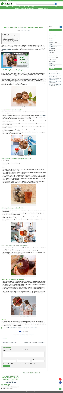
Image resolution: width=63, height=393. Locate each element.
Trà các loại (45, 8)
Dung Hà (28, 30)
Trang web (33, 359)
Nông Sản (50, 52)
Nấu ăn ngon (51, 50)
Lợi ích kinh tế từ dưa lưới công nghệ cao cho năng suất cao (34, 342)
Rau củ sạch (23, 8)
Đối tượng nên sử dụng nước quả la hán (9, 39)
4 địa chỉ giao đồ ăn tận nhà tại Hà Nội (9, 342)
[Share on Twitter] (22, 331)
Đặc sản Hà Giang (27, 6)
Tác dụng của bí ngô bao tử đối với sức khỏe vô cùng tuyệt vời (55, 79)
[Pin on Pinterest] (25, 331)
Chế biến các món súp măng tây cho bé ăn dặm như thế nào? (55, 76)
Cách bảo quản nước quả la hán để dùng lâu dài (10, 40)
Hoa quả (50, 6)
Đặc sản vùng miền (19, 6)
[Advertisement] (31, 17)
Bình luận (4, 350)
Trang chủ (5, 6)
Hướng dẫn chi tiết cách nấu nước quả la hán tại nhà (11, 38)
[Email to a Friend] (23, 331)
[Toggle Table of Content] (18, 34)
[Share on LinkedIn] (27, 331)
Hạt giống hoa (37, 6)
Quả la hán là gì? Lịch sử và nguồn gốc (9, 35)
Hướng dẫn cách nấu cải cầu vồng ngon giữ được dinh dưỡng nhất (54, 72)
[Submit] (56, 4)
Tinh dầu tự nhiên (39, 8)
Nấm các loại (17, 8)
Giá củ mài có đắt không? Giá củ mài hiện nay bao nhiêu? (55, 82)
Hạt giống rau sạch (44, 6)
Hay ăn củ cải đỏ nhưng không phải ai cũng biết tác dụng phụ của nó (55, 85)
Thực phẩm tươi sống (31, 8)
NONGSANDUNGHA (10, 382)
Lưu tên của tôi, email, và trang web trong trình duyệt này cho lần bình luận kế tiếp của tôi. (19, 363)
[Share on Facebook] (20, 331)
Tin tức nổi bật (51, 59)
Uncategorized (51, 65)
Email (18, 359)
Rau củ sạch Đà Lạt (11, 6)
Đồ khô (32, 6)
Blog (49, 33)
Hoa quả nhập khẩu (56, 6)
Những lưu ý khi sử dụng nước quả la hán (9, 41)
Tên (4, 359)
